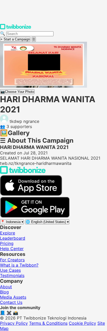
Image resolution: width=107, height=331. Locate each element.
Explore (7, 233)
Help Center (12, 248)
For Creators (12, 259)
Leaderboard (12, 238)
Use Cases (10, 270)
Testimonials (12, 275)
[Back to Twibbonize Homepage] (23, 172)
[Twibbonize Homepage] (15, 28)
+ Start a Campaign (15, 39)
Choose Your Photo (17, 92)
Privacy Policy (14, 323)
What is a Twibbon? (19, 265)
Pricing (7, 243)
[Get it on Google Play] (35, 216)
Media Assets (13, 297)
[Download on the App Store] (31, 194)
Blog (4, 291)
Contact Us (11, 302)
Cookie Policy (82, 323)
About (6, 286)
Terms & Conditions (48, 323)
